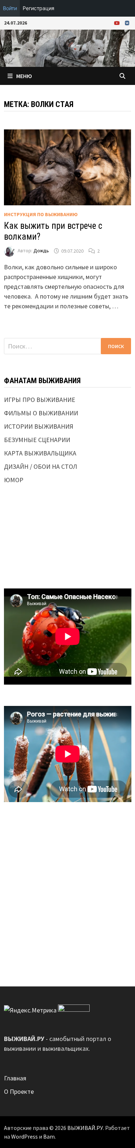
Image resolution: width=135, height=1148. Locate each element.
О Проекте (19, 1091)
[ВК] (127, 22)
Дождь (41, 251)
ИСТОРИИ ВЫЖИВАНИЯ (38, 426)
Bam (49, 1136)
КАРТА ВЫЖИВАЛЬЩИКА (40, 453)
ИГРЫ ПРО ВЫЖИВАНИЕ (39, 399)
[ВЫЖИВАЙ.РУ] (67, 47)
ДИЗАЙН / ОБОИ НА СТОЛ (40, 466)
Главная (15, 1078)
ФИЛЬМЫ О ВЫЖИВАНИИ (41, 413)
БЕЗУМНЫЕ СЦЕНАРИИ (37, 440)
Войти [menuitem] (10, 8)
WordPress (24, 1136)
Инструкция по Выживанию (41, 214)
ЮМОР (13, 480)
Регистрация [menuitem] (38, 8)
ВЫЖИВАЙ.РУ (85, 1127)
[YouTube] (117, 22)
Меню (24, 76)
